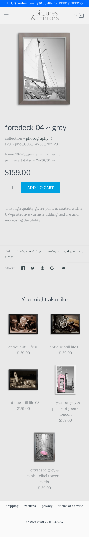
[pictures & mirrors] (44, 16)
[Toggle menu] (6, 15)
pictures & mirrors (49, 521)
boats (20, 251)
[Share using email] (64, 268)
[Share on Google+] (53, 268)
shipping (12, 506)
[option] (44, 68)
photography (55, 251)
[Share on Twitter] (33, 268)
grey (42, 251)
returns (30, 506)
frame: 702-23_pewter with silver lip (32, 154)
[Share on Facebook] (23, 268)
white (9, 257)
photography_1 (39, 138)
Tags (9, 251)
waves (77, 251)
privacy (47, 506)
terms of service (70, 506)
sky (69, 251)
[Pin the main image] (42, 268)
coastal (31, 251)
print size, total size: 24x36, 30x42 (30, 160)
